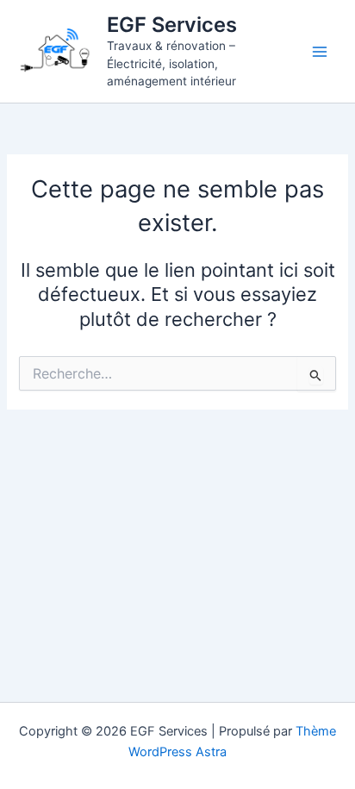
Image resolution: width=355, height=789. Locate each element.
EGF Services (172, 24)
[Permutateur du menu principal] (320, 52)
